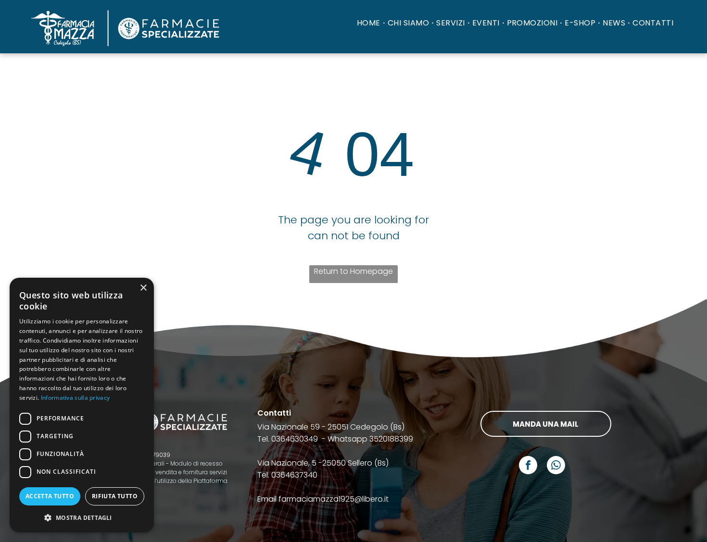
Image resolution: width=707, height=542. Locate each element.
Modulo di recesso (196, 463)
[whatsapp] (556, 466)
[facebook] (528, 466)
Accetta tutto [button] (49, 496)
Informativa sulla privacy (75, 398)
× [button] (143, 288)
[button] (81, 517)
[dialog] (82, 405)
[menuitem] (369, 23)
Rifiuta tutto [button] (115, 496)
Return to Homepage (353, 271)
